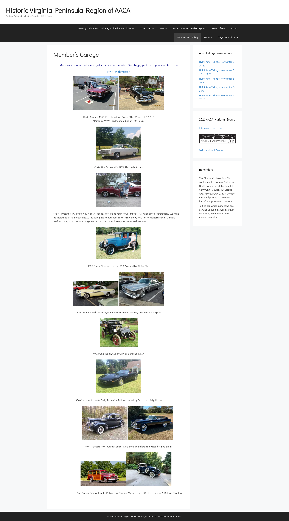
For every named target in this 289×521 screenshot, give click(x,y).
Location (208, 37)
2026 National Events (211, 150)
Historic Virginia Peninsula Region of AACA (68, 10)
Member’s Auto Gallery (187, 37)
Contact (235, 28)
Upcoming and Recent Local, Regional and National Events (105, 28)
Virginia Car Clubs (226, 37)
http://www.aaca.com (210, 128)
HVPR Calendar (147, 28)
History (163, 28)
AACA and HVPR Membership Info (189, 28)
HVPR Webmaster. (118, 72)
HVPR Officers (218, 28)
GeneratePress (175, 516)
